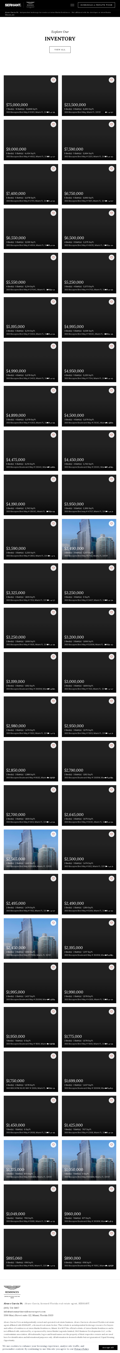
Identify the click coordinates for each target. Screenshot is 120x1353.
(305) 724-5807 (11, 1307)
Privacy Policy (81, 1349)
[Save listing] (53, 80)
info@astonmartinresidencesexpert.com (24, 1311)
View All (60, 49)
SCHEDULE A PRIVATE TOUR (96, 5)
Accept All (108, 1347)
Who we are (10, 15)
